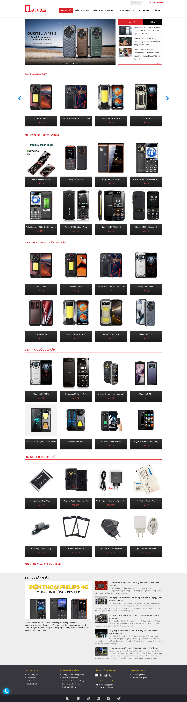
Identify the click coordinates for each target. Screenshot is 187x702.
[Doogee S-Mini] (146, 378)
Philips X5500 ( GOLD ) (111, 227)
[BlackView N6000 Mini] (111, 426)
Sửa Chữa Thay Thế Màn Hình (43, 564)
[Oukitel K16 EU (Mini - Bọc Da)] (111, 378)
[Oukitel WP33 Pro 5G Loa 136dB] (76, 103)
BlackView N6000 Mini (111, 441)
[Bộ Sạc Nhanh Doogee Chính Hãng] (111, 486)
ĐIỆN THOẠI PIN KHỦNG (103, 10)
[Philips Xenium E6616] (111, 164)
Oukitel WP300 (41, 334)
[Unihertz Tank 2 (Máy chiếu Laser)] (41, 426)
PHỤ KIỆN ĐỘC (144, 10)
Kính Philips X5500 (76, 549)
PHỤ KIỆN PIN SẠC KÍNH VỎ (40, 456)
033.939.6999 (156, 2)
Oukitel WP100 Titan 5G (111, 118)
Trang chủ (66, 10)
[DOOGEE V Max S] (111, 319)
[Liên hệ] (6, 691)
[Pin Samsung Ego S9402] (41, 486)
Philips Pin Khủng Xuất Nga (42, 135)
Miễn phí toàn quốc (139, 677)
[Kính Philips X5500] (76, 533)
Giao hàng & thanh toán (71, 684)
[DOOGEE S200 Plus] (146, 103)
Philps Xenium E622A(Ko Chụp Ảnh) (41, 227)
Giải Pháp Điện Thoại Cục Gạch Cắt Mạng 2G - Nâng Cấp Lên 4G (51, 623)
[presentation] (19, 98)
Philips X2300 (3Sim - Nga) (76, 227)
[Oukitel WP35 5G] (146, 319)
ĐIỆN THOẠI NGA (82, 10)
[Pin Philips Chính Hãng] (146, 486)
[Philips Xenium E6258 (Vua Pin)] (146, 164)
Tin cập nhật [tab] (130, 22)
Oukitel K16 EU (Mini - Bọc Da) (111, 394)
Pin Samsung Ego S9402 (41, 501)
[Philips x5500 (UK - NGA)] (76, 378)
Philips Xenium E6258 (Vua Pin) (146, 179)
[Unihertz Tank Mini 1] (76, 426)
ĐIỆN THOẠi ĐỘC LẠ (125, 10)
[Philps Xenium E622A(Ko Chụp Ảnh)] (41, 211)
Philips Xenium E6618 (41, 179)
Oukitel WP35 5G (146, 334)
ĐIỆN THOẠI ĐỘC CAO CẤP (40, 349)
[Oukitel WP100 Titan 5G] (111, 103)
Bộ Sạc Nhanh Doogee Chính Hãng (111, 501)
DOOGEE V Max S (111, 334)
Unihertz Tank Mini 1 (76, 441)
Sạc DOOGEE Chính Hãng (111, 549)
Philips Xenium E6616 (111, 179)
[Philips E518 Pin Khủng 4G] (146, 211)
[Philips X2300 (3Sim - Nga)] (76, 211)
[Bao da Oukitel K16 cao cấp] (76, 486)
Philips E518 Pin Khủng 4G (146, 227)
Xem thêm (155, 64)
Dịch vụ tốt (31, 681)
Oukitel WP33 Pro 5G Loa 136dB (76, 118)
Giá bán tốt (31, 677)
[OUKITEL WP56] (41, 103)
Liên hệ (157, 10)
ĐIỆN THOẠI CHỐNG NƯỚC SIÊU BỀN (45, 242)
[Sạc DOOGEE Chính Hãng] (111, 533)
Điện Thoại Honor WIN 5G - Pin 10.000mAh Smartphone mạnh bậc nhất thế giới (147, 30)
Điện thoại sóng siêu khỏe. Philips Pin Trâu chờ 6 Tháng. (134, 648)
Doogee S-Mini (146, 394)
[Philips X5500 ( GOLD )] (111, 211)
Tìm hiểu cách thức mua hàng (73, 681)
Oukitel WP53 (76, 286)
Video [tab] (152, 22)
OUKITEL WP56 (41, 118)
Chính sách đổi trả (69, 687)
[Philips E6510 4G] (76, 164)
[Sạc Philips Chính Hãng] (41, 533)
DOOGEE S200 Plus (146, 118)
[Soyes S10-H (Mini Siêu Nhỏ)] (146, 426)
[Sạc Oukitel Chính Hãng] (146, 533)
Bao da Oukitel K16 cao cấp (76, 501)
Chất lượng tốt (32, 674)
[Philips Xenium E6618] (41, 164)
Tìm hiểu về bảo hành (70, 677)
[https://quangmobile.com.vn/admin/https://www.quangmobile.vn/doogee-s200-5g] (70, 42)
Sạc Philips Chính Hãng (41, 549)
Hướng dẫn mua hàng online (73, 674)
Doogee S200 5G (146, 286)
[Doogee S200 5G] (146, 271)
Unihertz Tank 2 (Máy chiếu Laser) (41, 441)
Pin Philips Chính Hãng (146, 501)
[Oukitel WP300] (41, 319)
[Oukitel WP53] (76, 271)
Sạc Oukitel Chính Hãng (146, 549)
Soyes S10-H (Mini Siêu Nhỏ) (146, 441)
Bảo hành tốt (32, 684)
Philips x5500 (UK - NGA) (76, 394)
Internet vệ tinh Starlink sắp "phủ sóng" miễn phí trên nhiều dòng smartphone (147, 41)
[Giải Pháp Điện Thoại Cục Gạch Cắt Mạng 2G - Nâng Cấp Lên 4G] (58, 601)
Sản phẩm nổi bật (36, 74)
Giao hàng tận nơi (139, 674)
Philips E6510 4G (76, 179)
